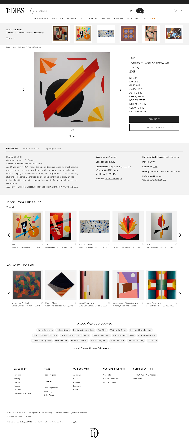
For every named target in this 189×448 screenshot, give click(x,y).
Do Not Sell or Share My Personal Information (71, 412)
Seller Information (31, 148)
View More (10, 38)
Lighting (72, 18)
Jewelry (92, 18)
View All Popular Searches (94, 348)
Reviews (76, 389)
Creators (17, 389)
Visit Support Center (111, 378)
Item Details (12, 148)
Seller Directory (50, 395)
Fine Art (17, 382)
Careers (76, 382)
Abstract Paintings (34, 47)
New (155, 166)
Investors (77, 386)
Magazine (145, 374)
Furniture (58, 18)
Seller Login (49, 391)
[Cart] (180, 11)
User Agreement (34, 412)
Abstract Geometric (170, 156)
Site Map (27, 416)
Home (8, 47)
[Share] (70, 136)
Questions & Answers (23, 393)
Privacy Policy (47, 412)
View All (10, 207)
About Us (77, 374)
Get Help (107, 374)
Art (82, 18)
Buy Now (154, 119)
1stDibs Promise (109, 382)
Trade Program (50, 374)
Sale (152, 18)
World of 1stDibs (137, 18)
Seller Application (51, 387)
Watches (106, 18)
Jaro (106, 156)
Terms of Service (66, 422)
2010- (152, 161)
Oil (121, 178)
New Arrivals (41, 18)
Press (75, 378)
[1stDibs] (15, 10)
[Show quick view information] (41, 244)
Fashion (118, 18)
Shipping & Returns (53, 148)
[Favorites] (175, 11)
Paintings (21, 47)
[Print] (74, 136)
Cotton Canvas (112, 178)
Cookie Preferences (14, 416)
